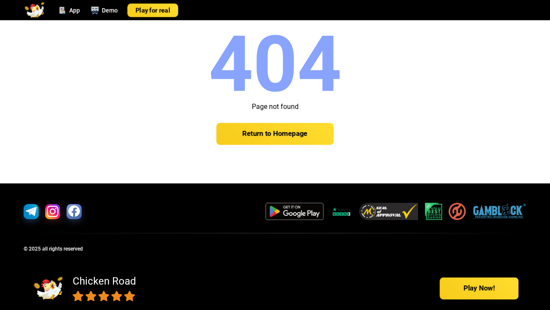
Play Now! (479, 288)
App (74, 10)
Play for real (152, 10)
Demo (110, 10)
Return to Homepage (274, 134)
